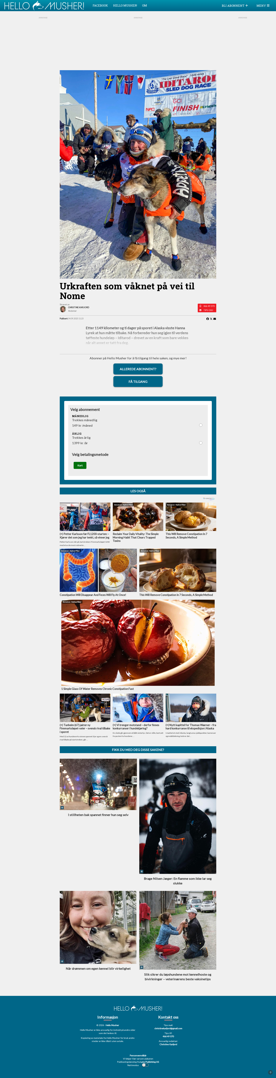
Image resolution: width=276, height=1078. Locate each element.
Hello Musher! (125, 5)
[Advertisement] (43, 59)
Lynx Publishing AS (149, 1061)
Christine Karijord (168, 1044)
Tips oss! (208, 310)
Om (144, 5)
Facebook (100, 5)
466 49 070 (209, 306)
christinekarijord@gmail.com (168, 1028)
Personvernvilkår (138, 1055)
